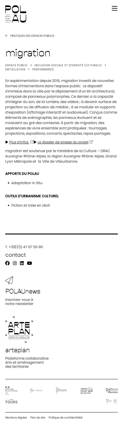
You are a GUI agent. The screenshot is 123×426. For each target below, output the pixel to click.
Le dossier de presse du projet (63, 142)
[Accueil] (15, 14)
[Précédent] (6, 35)
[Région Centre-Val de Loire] (86, 390)
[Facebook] (7, 263)
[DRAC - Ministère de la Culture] (11, 390)
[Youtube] (29, 263)
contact (15, 255)
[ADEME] (112, 401)
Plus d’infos (19, 142)
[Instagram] (15, 263)
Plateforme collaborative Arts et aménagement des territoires (27, 357)
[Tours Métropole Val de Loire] (112, 390)
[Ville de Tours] (11, 401)
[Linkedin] (22, 263)
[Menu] (114, 8)
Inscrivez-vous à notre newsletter (22, 296)
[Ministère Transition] (61, 391)
